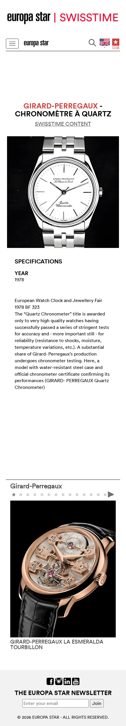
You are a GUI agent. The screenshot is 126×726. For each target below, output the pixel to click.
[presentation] (15, 494)
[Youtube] (75, 681)
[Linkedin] (67, 681)
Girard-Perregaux (36, 486)
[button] (20, 495)
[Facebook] (50, 681)
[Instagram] (58, 681)
